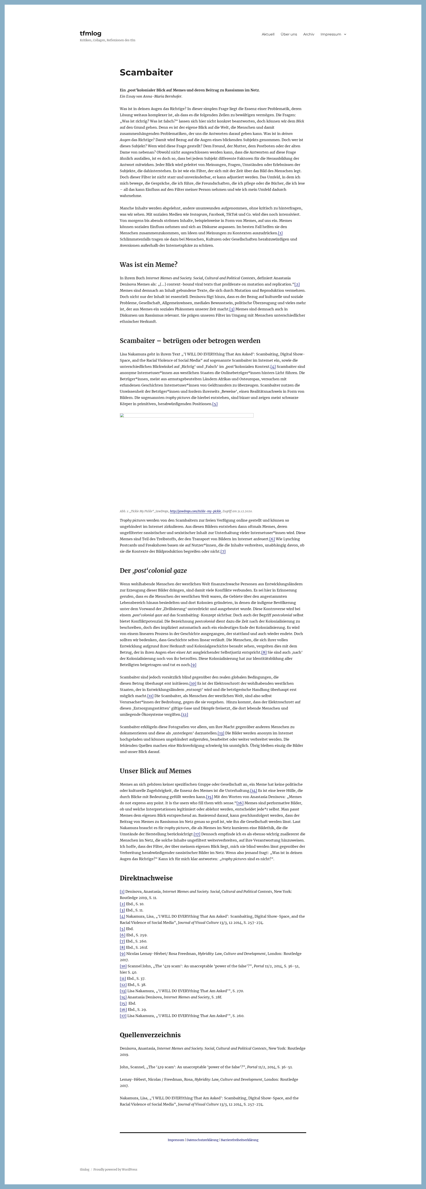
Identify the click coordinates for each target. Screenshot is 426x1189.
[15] (209, 797)
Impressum (331, 34)
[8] (264, 652)
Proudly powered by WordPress (115, 1169)
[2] (297, 284)
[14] (253, 790)
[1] (280, 233)
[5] (215, 404)
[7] (223, 551)
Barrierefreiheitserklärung (239, 1140)
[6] (272, 539)
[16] (240, 803)
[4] (273, 366)
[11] (150, 696)
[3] (232, 309)
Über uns (289, 34)
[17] (197, 834)
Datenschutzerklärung (203, 1140)
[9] (193, 665)
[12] (184, 714)
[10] (192, 683)
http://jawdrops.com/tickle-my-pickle (195, 511)
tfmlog (91, 33)
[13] (221, 733)
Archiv (308, 34)
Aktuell (268, 34)
